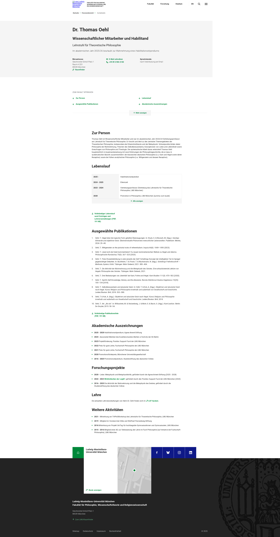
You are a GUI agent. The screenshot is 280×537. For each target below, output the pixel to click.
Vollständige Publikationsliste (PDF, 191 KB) (106, 314)
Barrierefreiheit (115, 531)
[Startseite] (78, 452)
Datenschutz (88, 531)
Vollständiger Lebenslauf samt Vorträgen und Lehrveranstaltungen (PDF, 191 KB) (105, 218)
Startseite (76, 13)
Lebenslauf (146, 98)
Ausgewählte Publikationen (87, 104)
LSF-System (153, 401)
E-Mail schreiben (116, 59)
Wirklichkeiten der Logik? (114, 379)
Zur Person (80, 98)
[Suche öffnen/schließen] (199, 4)
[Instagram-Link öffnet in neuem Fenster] (179, 452)
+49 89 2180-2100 (116, 62)
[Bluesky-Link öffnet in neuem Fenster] (168, 452)
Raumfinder (80, 70)
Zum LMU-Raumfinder (84, 520)
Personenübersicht (88, 13)
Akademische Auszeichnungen (154, 104)
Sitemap (76, 531)
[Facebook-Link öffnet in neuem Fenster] (156, 452)
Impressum (101, 531)
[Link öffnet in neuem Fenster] (117, 470)
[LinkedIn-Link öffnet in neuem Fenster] (190, 452)
